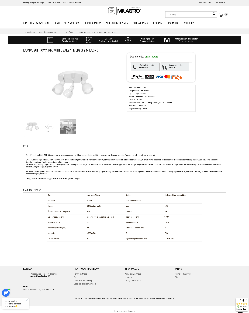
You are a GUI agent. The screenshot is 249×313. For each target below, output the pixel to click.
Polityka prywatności (133, 274)
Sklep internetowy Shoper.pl (124, 311)
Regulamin (129, 277)
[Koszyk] (223, 14)
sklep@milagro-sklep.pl (33, 3)
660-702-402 (143, 298)
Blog (177, 277)
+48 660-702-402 (52, 3)
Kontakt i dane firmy (183, 274)
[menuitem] (36, 23)
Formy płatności (80, 274)
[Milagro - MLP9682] (32, 126)
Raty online (78, 277)
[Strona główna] (124, 11)
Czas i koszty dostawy (83, 280)
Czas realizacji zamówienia (85, 284)
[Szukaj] (214, 14)
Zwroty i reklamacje (132, 280)
